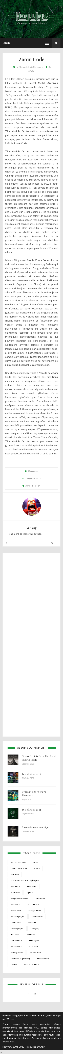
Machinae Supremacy (20, 958)
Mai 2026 (15, 874)
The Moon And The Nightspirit (25, 880)
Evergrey (34, 928)
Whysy (31, 71)
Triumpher (40, 898)
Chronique (38, 67)
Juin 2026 (15, 934)
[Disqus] (31, 601)
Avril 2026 (15, 892)
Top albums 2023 (31, 809)
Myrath (30, 892)
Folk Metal (31, 886)
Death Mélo (16, 922)
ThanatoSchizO (25, 67)
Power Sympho (18, 916)
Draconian (30, 934)
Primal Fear (16, 910)
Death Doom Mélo (19, 868)
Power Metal (16, 946)
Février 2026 (35, 952)
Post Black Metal (31, 964)
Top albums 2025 (31, 774)
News (35, 862)
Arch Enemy (37, 916)
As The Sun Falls (18, 862)
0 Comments (33, 471)
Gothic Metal (16, 940)
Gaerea (14, 964)
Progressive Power (19, 898)
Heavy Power (33, 904)
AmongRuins (17, 952)
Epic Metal (15, 904)
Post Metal (15, 886)
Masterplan (34, 940)
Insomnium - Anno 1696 (35, 827)
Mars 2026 (33, 946)
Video (37, 868)
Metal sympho (17, 928)
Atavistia (32, 922)
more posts (20, 533)
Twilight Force (34, 910)
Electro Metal (43, 958)
